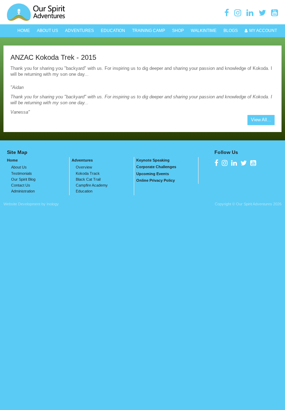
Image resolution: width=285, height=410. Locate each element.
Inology (53, 204)
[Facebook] (227, 13)
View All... (261, 119)
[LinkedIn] (249, 13)
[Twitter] (262, 13)
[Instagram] (237, 13)
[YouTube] (274, 13)
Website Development (21, 204)
